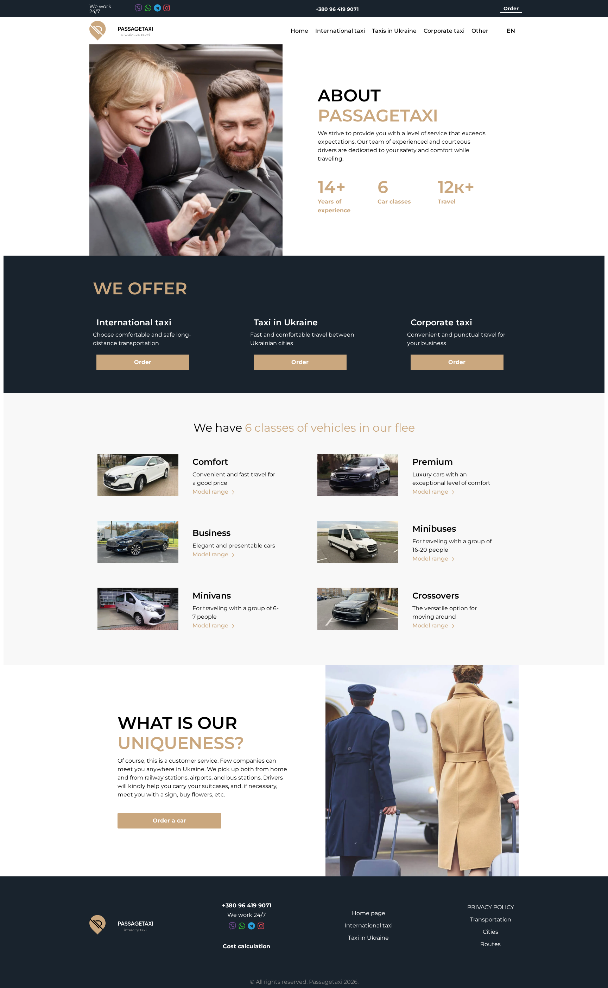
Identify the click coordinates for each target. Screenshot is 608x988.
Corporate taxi (444, 30)
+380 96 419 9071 (337, 9)
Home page (368, 913)
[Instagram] (166, 8)
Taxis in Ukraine (394, 30)
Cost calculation (246, 946)
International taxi (340, 30)
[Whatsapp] (148, 8)
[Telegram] (157, 8)
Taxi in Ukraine (368, 937)
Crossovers (435, 595)
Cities (490, 931)
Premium (432, 462)
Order (511, 8)
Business (211, 533)
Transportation (490, 919)
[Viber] (138, 8)
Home (299, 30)
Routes (490, 944)
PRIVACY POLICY (490, 907)
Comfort (210, 462)
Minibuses (434, 529)
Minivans (211, 595)
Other (479, 30)
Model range (210, 491)
